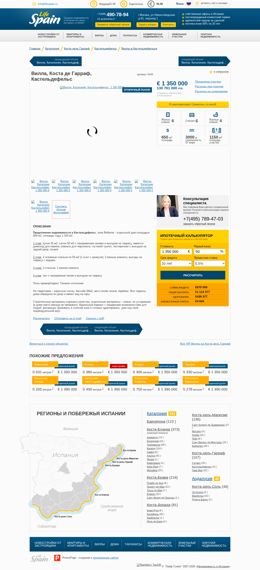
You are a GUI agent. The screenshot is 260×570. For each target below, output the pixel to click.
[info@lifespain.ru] (34, 4)
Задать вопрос (147, 24)
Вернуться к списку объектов (48, 343)
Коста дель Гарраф (77, 48)
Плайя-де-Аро (155, 483)
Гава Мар (197, 470)
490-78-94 (117, 14)
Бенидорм (153, 441)
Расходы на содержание (211, 91)
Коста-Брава (157, 477)
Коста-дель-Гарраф (208, 453)
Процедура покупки (208, 81)
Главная (34, 48)
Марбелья (198, 496)
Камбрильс (153, 517)
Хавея (150, 452)
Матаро (196, 431)
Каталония (52, 48)
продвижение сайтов (105, 557)
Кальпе (151, 448)
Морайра (152, 470)
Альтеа (151, 455)
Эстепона (197, 492)
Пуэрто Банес (200, 499)
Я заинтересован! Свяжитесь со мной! (192, 104)
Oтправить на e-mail (67, 318)
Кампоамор (153, 463)
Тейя (194, 438)
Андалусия (202, 478)
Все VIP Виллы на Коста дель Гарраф (205, 343)
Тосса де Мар (154, 490)
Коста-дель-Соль (206, 487)
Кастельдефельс (105, 48)
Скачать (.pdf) (95, 318)
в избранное (221, 71)
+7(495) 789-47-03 (203, 219)
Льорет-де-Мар (156, 486)
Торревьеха (153, 444)
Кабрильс (197, 446)
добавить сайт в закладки (214, 3)
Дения (150, 459)
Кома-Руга (153, 510)
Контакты (168, 24)
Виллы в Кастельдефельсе (139, 48)
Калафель (153, 514)
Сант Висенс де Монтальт (207, 442)
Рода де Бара (154, 521)
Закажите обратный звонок (113, 24)
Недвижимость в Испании (213, 566)
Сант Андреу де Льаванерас (208, 425)
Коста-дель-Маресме (210, 415)
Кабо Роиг (152, 466)
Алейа (195, 435)
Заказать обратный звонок (199, 223)
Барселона (156, 421)
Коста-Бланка (158, 429)
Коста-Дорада (158, 505)
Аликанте (152, 437)
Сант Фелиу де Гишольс (161, 497)
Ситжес (196, 463)
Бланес (151, 494)
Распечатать (41, 318)
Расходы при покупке (209, 86)
